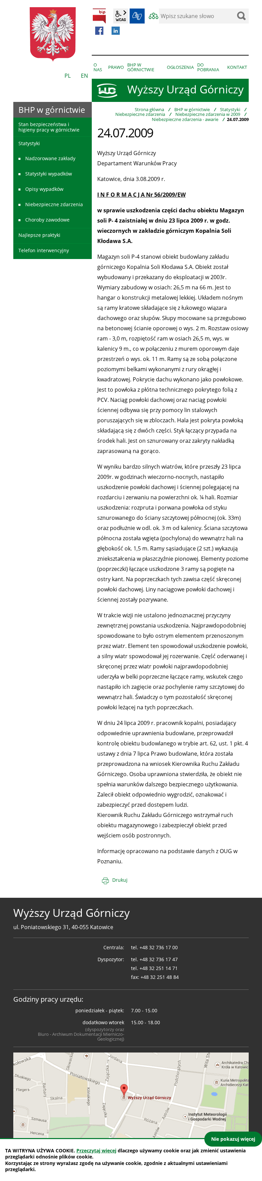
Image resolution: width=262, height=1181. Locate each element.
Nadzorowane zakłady (50, 158)
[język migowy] (137, 16)
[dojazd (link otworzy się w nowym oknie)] (131, 1096)
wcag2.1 (120, 16)
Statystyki (230, 109)
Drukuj (120, 880)
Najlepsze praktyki (39, 235)
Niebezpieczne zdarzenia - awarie (185, 119)
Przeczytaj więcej (96, 1150)
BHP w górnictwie (192, 109)
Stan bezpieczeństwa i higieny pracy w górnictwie (48, 127)
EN (84, 75)
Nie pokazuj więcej (233, 1139)
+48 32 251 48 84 (160, 977)
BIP (99, 16)
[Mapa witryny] (153, 16)
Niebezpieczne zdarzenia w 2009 (207, 114)
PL (67, 75)
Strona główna (149, 109)
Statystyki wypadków (48, 173)
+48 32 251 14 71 (159, 968)
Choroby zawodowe (47, 219)
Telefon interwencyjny (43, 250)
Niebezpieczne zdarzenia (140, 114)
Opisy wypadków (44, 189)
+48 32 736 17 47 (159, 959)
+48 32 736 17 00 (159, 947)
